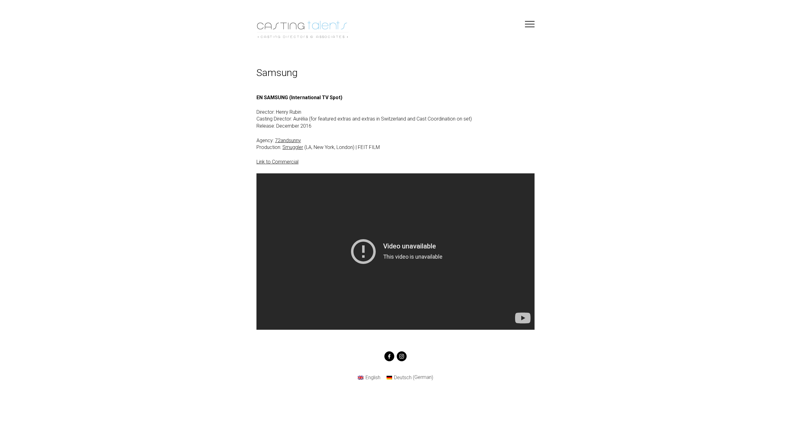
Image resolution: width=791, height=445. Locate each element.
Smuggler (292, 147)
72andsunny (288, 140)
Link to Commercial (277, 162)
